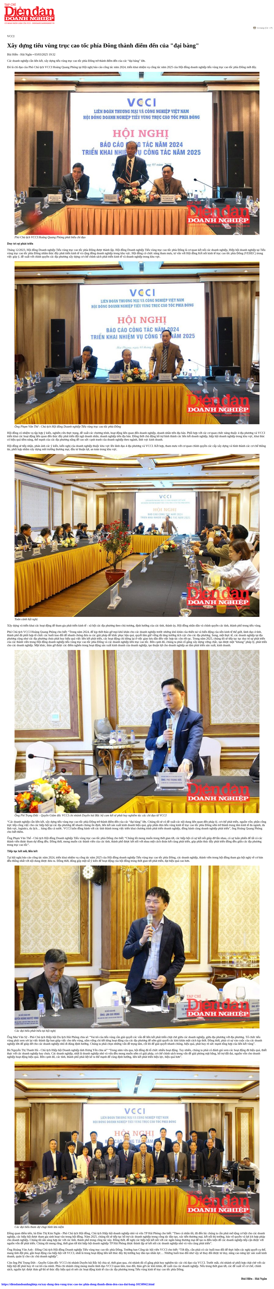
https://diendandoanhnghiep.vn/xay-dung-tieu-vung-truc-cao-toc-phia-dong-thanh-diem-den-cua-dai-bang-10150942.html (77, 1284)
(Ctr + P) (265, 28)
